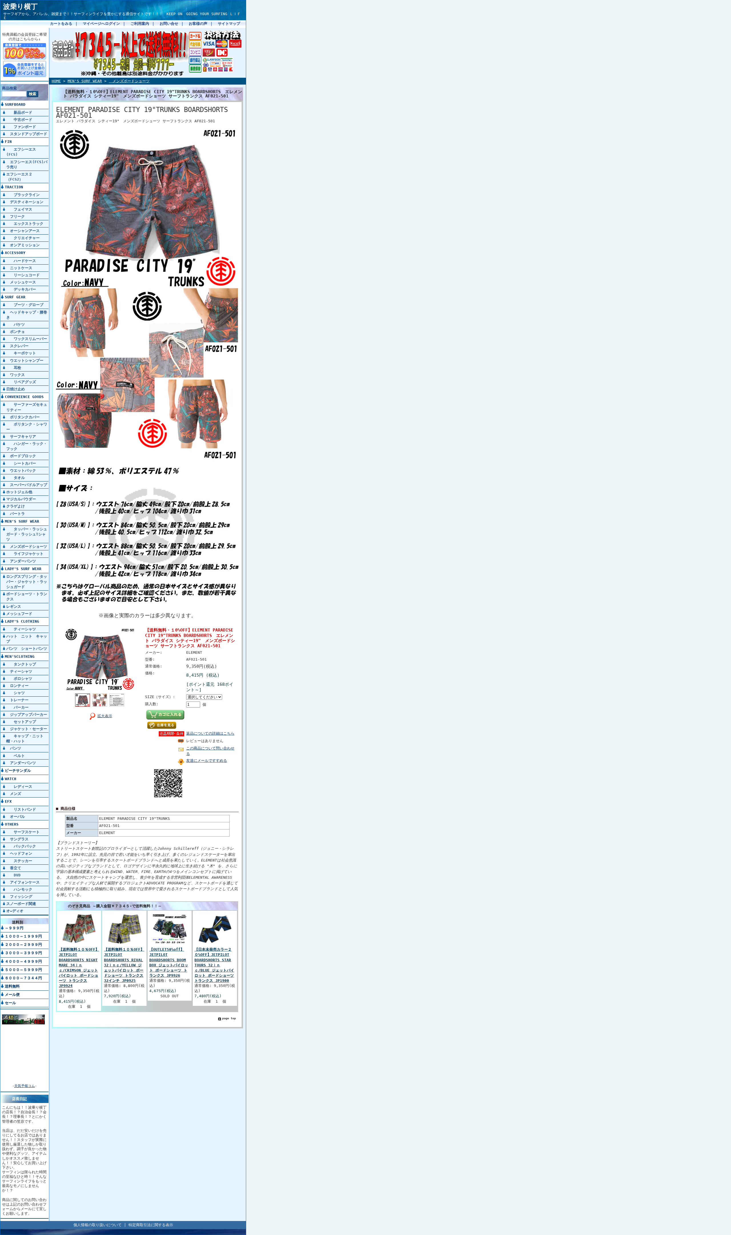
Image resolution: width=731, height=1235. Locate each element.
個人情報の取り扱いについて (97, 1225)
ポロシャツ (19, 678)
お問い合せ (169, 23)
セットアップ (21, 722)
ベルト (15, 756)
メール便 (12, 994)
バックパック (21, 846)
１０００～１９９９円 (23, 936)
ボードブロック (21, 456)
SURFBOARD (15, 104)
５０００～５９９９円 (23, 970)
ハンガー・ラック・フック (26, 446)
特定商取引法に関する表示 (150, 1225)
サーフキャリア (21, 436)
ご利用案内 (139, 23)
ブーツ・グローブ (24, 305)
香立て (13, 868)
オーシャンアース (23, 231)
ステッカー (19, 861)
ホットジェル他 (19, 492)
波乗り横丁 (20, 7)
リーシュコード (23, 275)
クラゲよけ (15, 506)
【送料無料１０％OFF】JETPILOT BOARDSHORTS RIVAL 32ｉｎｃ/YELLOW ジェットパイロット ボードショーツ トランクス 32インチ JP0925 (124, 965)
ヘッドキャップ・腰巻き (26, 314)
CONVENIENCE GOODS (24, 397)
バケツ (15, 324)
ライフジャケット (24, 553)
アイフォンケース (23, 882)
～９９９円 (14, 928)
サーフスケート (23, 832)
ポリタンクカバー (23, 417)
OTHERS (12, 824)
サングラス (17, 839)
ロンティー (17, 686)
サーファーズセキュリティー (26, 407)
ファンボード (21, 127)
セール (10, 1003)
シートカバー (21, 463)
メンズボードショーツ (26, 546)
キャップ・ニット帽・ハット (24, 738)
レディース (19, 786)
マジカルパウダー (21, 499)
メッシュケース (21, 282)
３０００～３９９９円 (23, 953)
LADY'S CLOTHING (22, 621)
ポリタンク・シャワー (26, 426)
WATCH (10, 779)
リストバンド (21, 809)
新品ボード (19, 112)
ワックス (15, 375)
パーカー (17, 707)
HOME (56, 81)
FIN (8, 141)
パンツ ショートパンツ (26, 648)
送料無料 (12, 986)
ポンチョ (15, 331)
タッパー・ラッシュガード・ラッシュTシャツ (26, 534)
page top (229, 1018)
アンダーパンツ (21, 561)
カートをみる (61, 23)
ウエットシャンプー (24, 360)
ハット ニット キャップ (26, 639)
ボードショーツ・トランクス (26, 596)
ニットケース (19, 268)
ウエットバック (21, 470)
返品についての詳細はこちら (210, 733)
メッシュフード (19, 613)
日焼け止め (15, 389)
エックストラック (24, 223)
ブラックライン (23, 195)
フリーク (15, 216)
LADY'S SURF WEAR (23, 569)
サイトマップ (229, 23)
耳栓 (13, 367)
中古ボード (19, 119)
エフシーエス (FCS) (21, 152)
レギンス (13, 606)
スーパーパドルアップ (26, 485)
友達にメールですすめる (206, 760)
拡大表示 (104, 716)
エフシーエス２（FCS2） (19, 176)
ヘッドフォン (19, 853)
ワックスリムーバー (26, 339)
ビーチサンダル (18, 770)
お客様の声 (198, 23)
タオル (15, 477)
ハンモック (19, 889)
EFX (8, 801)
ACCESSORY (15, 253)
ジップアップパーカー (26, 714)
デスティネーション (24, 202)
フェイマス (19, 209)
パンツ (13, 748)
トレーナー (17, 700)
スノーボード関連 (21, 904)
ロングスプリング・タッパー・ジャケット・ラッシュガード (26, 581)
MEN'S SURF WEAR (22, 521)
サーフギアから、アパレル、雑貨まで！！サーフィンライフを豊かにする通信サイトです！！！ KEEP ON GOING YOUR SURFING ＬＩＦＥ (122, 16)
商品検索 (9, 88)
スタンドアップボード (26, 134)
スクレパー (17, 346)
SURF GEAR (15, 297)
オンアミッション (23, 245)
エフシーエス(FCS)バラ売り (26, 164)
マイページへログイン (101, 23)
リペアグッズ (21, 382)
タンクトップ (21, 664)
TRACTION (14, 187)
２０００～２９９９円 (23, 944)
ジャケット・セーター (26, 729)
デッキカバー (21, 289)
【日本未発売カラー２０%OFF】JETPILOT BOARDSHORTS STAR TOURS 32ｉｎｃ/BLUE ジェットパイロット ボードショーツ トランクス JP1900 (214, 965)
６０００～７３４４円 (23, 978)
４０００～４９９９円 (23, 961)
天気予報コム (24, 1086)
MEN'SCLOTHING (20, 656)
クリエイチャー (23, 238)
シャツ (15, 693)
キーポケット (21, 353)
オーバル (15, 816)
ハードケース (21, 261)
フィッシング (19, 896)
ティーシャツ (21, 629)
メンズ (13, 794)
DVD (13, 875)
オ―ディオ (14, 911)
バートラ (15, 513)
